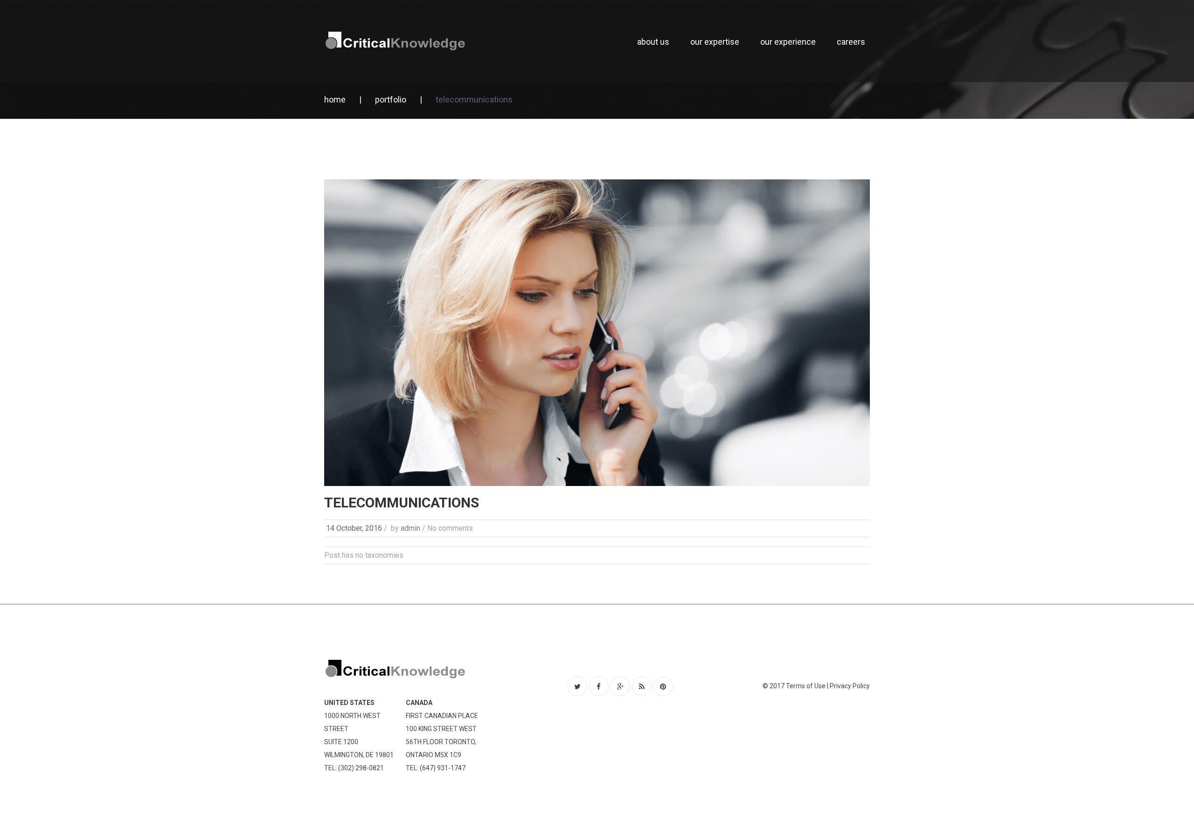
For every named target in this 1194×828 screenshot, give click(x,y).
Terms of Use (806, 686)
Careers (851, 42)
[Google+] (620, 686)
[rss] (642, 686)
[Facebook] (599, 686)
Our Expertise (714, 42)
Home (335, 99)
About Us (653, 42)
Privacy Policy (850, 686)
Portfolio (390, 99)
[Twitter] (577, 686)
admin (410, 528)
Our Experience (788, 42)
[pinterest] (663, 686)
